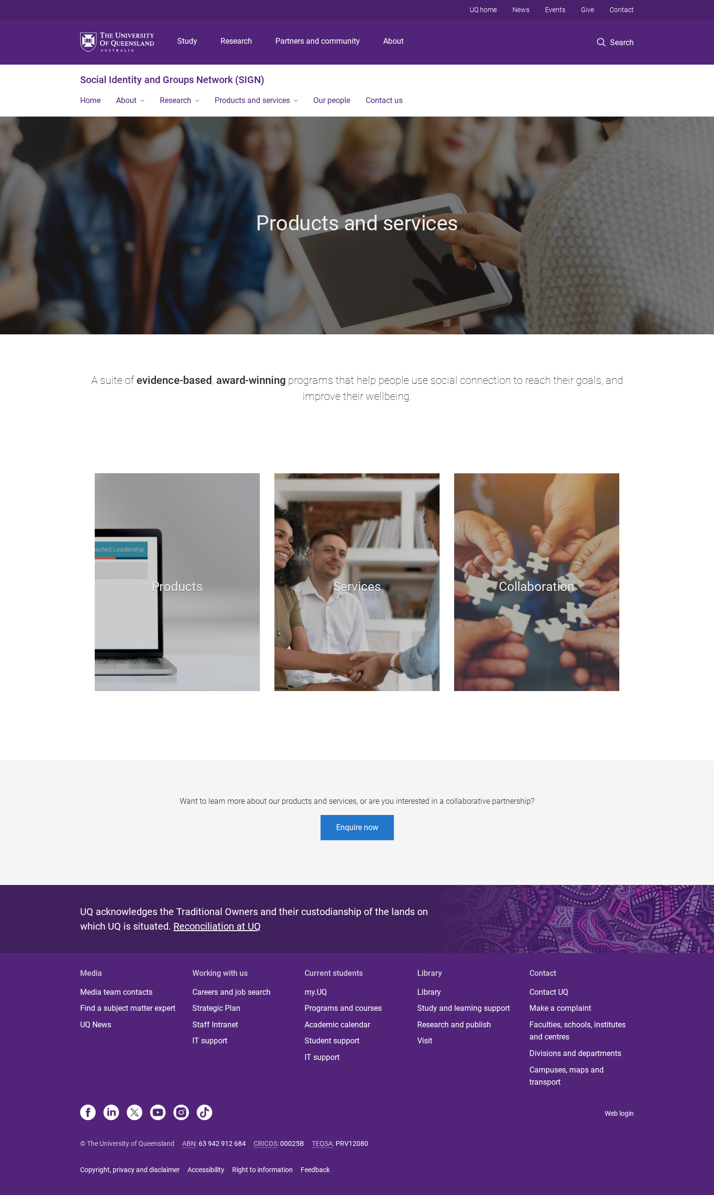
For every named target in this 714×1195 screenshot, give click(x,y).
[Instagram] (181, 1113)
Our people (331, 100)
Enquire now (357, 827)
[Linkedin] (111, 1113)
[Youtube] (158, 1113)
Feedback (315, 1170)
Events (555, 10)
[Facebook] (88, 1113)
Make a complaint (560, 1008)
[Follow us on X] (134, 1113)
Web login (619, 1113)
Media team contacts (116, 992)
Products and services (252, 100)
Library (429, 992)
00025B (292, 1143)
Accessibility (205, 1170)
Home (90, 100)
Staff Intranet (215, 1024)
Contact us (384, 100)
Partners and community (317, 41)
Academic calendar (337, 1024)
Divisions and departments (575, 1053)
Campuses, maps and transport (566, 1076)
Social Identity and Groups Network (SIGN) (172, 80)
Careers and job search (231, 992)
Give (587, 10)
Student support (332, 1040)
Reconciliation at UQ (217, 926)
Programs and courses (343, 1008)
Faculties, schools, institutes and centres (577, 1031)
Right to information (262, 1170)
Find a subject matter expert (127, 1008)
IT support (209, 1040)
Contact (622, 10)
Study (187, 41)
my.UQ (316, 992)
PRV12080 (352, 1143)
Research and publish (454, 1024)
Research (236, 41)
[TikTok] (204, 1113)
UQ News (95, 1024)
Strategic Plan (216, 1008)
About (393, 41)
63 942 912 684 (222, 1143)
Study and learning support (463, 1008)
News (520, 10)
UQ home (483, 10)
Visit (424, 1040)
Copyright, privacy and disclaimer (130, 1170)
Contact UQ (548, 992)
